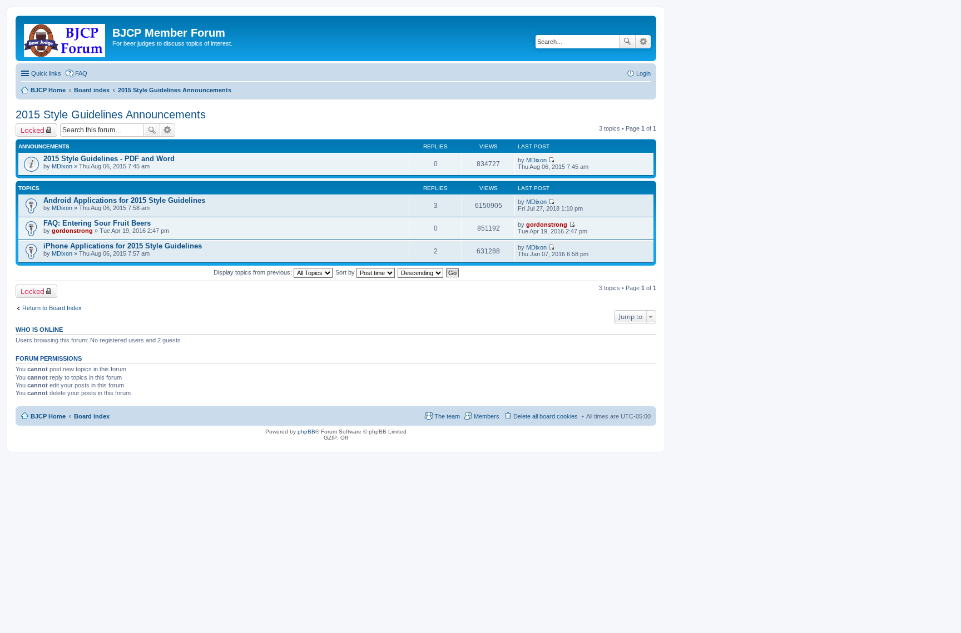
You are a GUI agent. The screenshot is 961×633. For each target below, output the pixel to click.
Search (627, 41)
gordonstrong (72, 230)
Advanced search (643, 41)
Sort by (345, 272)
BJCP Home (48, 416)
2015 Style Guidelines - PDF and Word (109, 158)
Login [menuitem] (643, 73)
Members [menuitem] (486, 416)
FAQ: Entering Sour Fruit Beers (97, 223)
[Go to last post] (551, 160)
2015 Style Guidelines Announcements (111, 114)
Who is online (39, 329)
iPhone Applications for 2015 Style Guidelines (122, 246)
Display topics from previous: (254, 272)
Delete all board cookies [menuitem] (545, 416)
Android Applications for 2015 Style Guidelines (124, 200)
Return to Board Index (52, 308)
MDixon (62, 166)
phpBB (306, 431)
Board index (92, 416)
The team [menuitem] (447, 416)
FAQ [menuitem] (81, 73)
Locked (32, 130)
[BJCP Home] (65, 38)
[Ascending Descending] (421, 272)
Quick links (46, 73)
